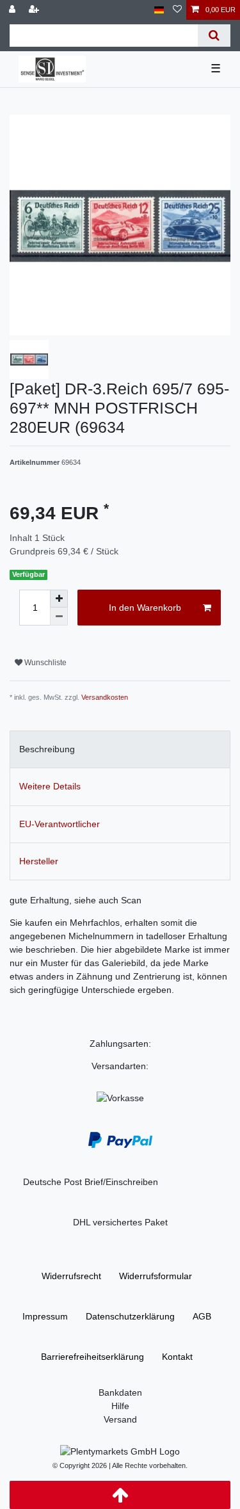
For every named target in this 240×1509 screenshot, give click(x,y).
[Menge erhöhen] (59, 599)
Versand (120, 1419)
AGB (202, 1316)
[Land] (159, 10)
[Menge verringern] (59, 616)
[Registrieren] (35, 10)
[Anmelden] (13, 10)
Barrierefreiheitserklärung (92, 1357)
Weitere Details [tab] (50, 786)
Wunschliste (44, 662)
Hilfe (120, 1406)
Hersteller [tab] (38, 861)
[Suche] (214, 35)
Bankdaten (120, 1392)
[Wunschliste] (177, 10)
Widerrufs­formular (155, 1276)
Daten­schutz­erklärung (130, 1316)
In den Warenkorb (145, 607)
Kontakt (177, 1357)
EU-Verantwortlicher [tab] (59, 824)
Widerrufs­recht (71, 1276)
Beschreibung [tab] (47, 749)
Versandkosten (104, 697)
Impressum (45, 1316)
